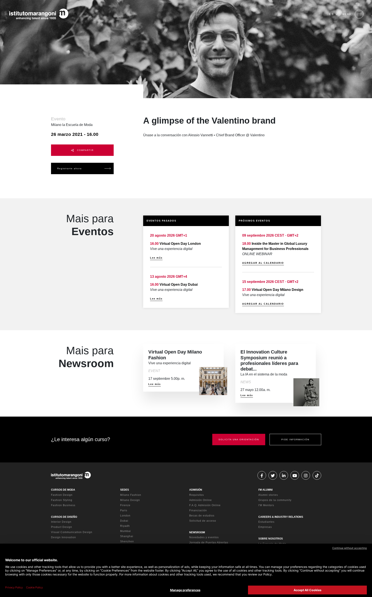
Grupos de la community (274, 500)
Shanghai (126, 536)
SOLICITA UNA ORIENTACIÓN (239, 439)
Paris (123, 510)
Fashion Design (62, 494)
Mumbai (125, 531)
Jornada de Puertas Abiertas (208, 542)
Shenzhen (127, 541)
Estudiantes (266, 521)
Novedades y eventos (204, 537)
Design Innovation (63, 537)
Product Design (61, 527)
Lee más (156, 257)
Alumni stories (268, 494)
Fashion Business (63, 505)
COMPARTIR (85, 150)
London (125, 515)
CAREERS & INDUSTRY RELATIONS (280, 516)
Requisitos (196, 494)
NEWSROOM (197, 532)
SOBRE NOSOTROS (270, 538)
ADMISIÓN (195, 489)
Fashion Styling (61, 500)
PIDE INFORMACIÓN (295, 439)
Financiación (198, 510)
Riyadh (125, 525)
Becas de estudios (201, 515)
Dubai (124, 520)
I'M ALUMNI (265, 489)
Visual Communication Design (71, 532)
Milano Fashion (130, 494)
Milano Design (130, 500)
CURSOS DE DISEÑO (64, 516)
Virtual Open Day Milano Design (277, 290)
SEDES (124, 489)
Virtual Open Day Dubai (179, 284)
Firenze (125, 505)
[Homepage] (39, 14)
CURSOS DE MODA (63, 489)
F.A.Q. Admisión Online (205, 505)
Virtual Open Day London (180, 243)
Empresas (265, 527)
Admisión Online (200, 500)
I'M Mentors (266, 505)
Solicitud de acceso (202, 520)
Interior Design (61, 521)
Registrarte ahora (69, 168)
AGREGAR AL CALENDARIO (263, 263)
